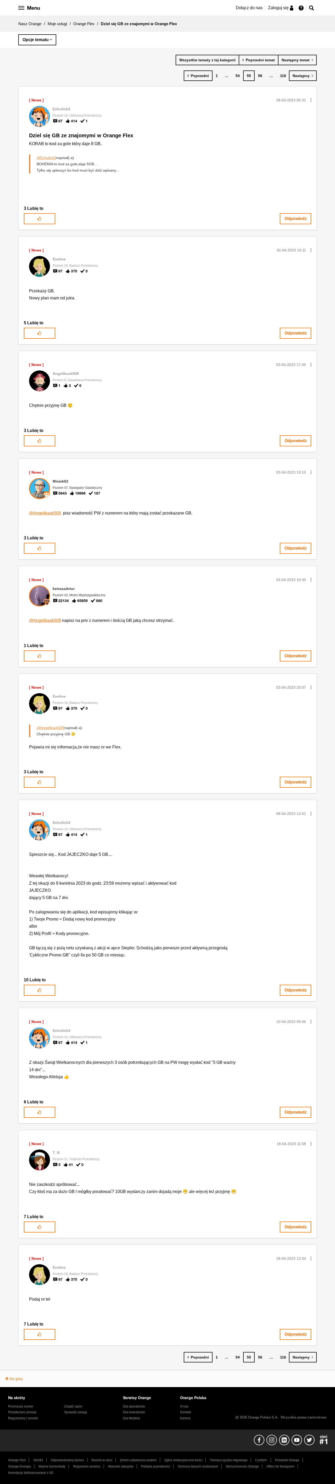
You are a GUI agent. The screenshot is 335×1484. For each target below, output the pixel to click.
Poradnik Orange (287, 1460)
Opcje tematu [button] (36, 39)
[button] (311, 100)
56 (260, 76)
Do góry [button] (16, 1379)
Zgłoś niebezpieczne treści (183, 1460)
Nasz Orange (29, 23)
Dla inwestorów (134, 1412)
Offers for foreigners (280, 1466)
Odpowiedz (295, 218)
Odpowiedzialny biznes (67, 1460)
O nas (184, 1406)
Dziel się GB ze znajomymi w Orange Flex (81, 135)
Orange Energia (19, 1466)
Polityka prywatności (155, 1466)
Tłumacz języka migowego (229, 1460)
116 (283, 76)
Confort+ (261, 1460)
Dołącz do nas (249, 8)
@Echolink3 (46, 158)
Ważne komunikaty (51, 1466)
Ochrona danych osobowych (198, 1466)
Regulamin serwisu (86, 1466)
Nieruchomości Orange (242, 1466)
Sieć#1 (38, 1460)
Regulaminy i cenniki (23, 1418)
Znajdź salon (73, 1406)
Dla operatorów (134, 1406)
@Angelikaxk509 (45, 513)
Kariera (185, 1418)
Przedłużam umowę (22, 1412)
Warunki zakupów (120, 1466)
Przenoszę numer (20, 1406)
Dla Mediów (131, 1418)
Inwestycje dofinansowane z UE (30, 1473)
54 (238, 76)
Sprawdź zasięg (75, 1412)
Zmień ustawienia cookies (138, 1460)
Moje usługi (57, 23)
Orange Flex (83, 23)
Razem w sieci (102, 1460)
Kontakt (185, 1412)
